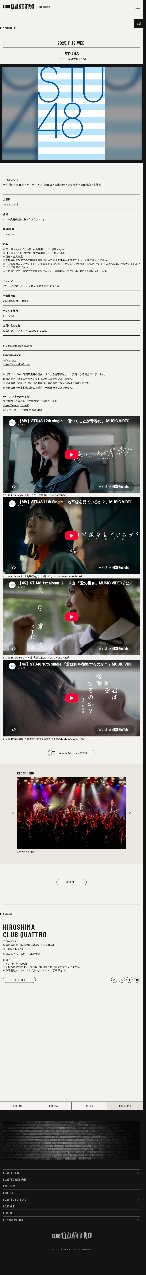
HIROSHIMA (125, 1105)
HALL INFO (19, 979)
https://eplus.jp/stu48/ (16, 405)
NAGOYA (53, 1105)
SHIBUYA (18, 1105)
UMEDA (89, 1105)
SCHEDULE (9, 28)
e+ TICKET (8, 315)
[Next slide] (130, 812)
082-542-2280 (39, 330)
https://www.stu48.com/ (16, 364)
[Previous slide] (13, 812)
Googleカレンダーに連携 (73, 753)
